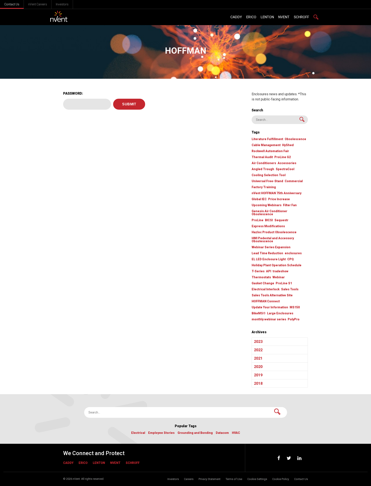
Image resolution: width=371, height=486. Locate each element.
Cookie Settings (257, 479)
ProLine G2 (282, 157)
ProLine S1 (284, 283)
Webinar (278, 277)
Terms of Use (234, 479)
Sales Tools (289, 289)
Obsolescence (295, 139)
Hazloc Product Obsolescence (274, 232)
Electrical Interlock (266, 289)
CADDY (68, 463)
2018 (258, 383)
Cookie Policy (280, 479)
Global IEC (259, 199)
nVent (115, 463)
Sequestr (281, 220)
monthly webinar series (269, 319)
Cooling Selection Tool (269, 175)
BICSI (269, 220)
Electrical (138, 433)
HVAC (236, 433)
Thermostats (261, 277)
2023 (258, 341)
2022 (258, 350)
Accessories (287, 163)
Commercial (294, 181)
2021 (258, 358)
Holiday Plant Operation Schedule (276, 265)
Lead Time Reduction (267, 253)
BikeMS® (259, 313)
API (268, 271)
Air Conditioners (264, 163)
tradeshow (280, 271)
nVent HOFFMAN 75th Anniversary (276, 193)
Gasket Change (263, 283)
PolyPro (294, 319)
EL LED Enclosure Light (269, 259)
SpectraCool (285, 169)
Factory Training (264, 187)
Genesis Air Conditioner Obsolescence (269, 213)
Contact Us (11, 4)
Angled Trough (263, 169)
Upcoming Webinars (266, 205)
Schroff (133, 463)
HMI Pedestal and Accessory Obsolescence (273, 240)
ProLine (257, 220)
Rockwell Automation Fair (270, 151)
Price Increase (279, 199)
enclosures (293, 253)
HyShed (288, 145)
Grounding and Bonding (195, 433)
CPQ (290, 259)
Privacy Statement (209, 479)
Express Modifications (268, 226)
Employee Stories (161, 433)
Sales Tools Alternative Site (272, 295)
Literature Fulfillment (267, 139)
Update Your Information (270, 307)
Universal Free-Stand (267, 181)
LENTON (99, 463)
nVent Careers (37, 4)
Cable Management (266, 145)
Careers (188, 479)
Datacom (222, 433)
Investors (62, 4)
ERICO (83, 463)
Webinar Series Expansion (271, 247)
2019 (258, 375)
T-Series (258, 271)
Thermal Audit (262, 157)
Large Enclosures (280, 313)
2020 (258, 366)
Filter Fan (290, 205)
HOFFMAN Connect (266, 301)
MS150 (295, 307)
